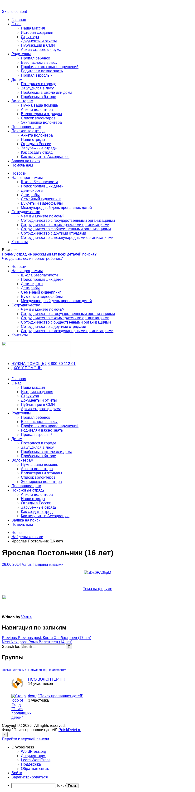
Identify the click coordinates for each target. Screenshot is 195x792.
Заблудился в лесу (37, 88)
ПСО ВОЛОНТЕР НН (46, 679)
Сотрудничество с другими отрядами (53, 233)
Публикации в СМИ (38, 45)
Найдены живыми (47, 564)
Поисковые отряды (28, 131)
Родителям (21, 54)
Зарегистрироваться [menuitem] (29, 777)
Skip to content (14, 12)
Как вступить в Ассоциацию (45, 157)
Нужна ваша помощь (39, 105)
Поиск (60, 785)
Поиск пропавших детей (42, 186)
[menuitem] (102, 747)
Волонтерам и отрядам (41, 114)
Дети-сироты (32, 190)
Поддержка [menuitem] (31, 764)
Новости (18, 173)
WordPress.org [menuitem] (33, 751)
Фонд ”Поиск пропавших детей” (55, 696)
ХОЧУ (19, 368)
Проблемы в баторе (38, 97)
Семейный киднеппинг (41, 199)
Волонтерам (22, 101)
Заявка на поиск (25, 161)
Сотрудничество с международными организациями (67, 238)
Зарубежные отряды (39, 148)
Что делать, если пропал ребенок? (32, 258)
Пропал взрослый (37, 75)
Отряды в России (36, 144)
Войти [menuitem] (16, 773)
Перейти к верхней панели (25, 739)
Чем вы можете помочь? (42, 216)
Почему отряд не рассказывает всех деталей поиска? (49, 254)
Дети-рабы (30, 195)
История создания (37, 32)
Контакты (19, 242)
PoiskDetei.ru (69, 730)
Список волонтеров (38, 118)
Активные (19, 670)
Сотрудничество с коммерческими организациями (65, 225)
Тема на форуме (97, 589)
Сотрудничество (25, 212)
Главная (18, 20)
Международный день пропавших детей (56, 208)
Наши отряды (33, 140)
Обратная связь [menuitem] (35, 769)
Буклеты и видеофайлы (42, 203)
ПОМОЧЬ (33, 368)
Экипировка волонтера (41, 122)
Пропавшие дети (26, 127)
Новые (6, 670)
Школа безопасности (39, 182)
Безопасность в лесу (39, 62)
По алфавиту (57, 670)
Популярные (37, 670)
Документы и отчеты (39, 41)
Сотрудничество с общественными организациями (66, 229)
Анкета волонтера (37, 110)
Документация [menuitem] (33, 756)
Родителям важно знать (42, 71)
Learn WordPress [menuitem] (35, 760)
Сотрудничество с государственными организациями (68, 220)
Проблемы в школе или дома (46, 92)
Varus (27, 564)
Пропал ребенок (35, 58)
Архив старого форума (41, 50)
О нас (16, 24)
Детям (16, 80)
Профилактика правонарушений (49, 67)
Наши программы (27, 178)
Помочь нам (22, 165)
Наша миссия (33, 28)
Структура (30, 37)
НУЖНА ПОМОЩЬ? (29, 364)
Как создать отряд (37, 152)
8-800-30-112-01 (62, 364)
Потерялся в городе (38, 84)
